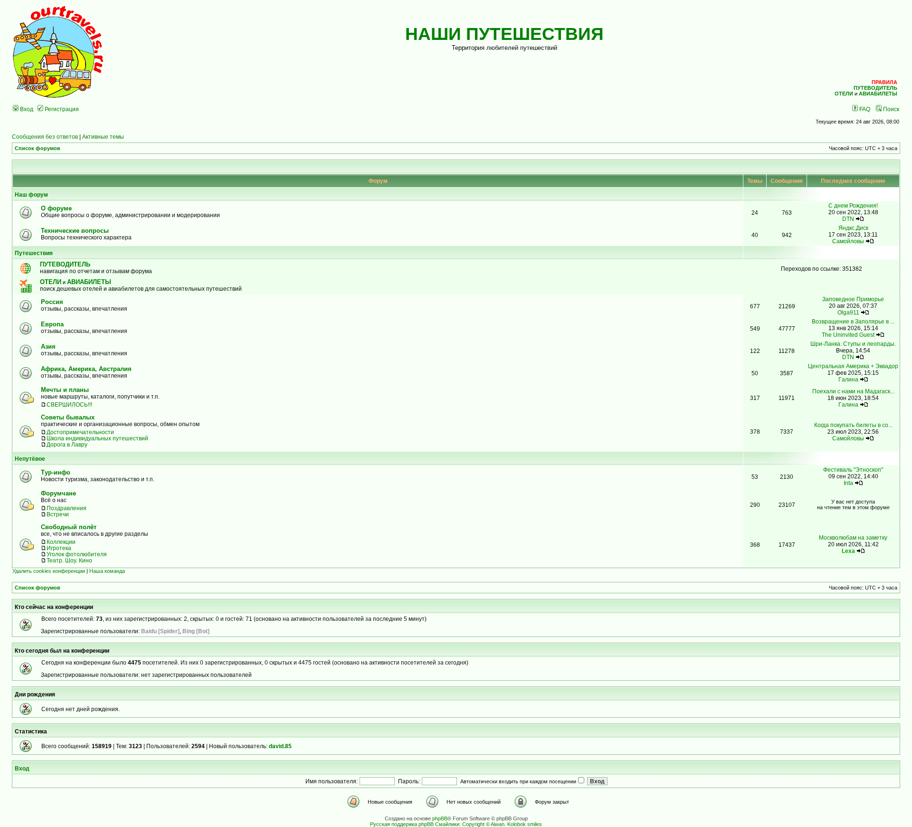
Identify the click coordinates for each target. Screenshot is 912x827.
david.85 (280, 746)
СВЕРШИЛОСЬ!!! (69, 404)
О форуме (56, 208)
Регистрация (61, 109)
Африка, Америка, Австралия (86, 368)
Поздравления (66, 508)
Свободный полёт (68, 527)
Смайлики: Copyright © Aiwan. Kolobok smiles (488, 824)
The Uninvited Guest (848, 335)
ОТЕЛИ (50, 281)
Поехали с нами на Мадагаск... (853, 391)
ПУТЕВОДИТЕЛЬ (65, 264)
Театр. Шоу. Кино (69, 560)
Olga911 (848, 312)
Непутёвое (30, 459)
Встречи (58, 514)
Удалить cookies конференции (48, 571)
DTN (848, 219)
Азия (48, 346)
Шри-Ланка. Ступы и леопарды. (853, 344)
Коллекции (61, 542)
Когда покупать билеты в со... (853, 425)
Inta (848, 483)
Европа (52, 324)
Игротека (59, 548)
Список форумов (37, 148)
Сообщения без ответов (45, 136)
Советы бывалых (68, 417)
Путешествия (34, 253)
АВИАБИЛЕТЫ (89, 281)
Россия (52, 301)
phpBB (439, 818)
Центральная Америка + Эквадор (853, 366)
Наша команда (107, 571)
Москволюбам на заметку (853, 537)
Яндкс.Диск (853, 228)
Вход (26, 109)
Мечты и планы (65, 389)
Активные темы (103, 136)
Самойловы (848, 241)
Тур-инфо (55, 472)
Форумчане (58, 493)
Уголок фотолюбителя (77, 554)
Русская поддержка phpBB (402, 824)
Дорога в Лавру (67, 444)
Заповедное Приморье (853, 299)
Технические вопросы (75, 230)
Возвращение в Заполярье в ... (853, 321)
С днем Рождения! (853, 205)
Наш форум (31, 194)
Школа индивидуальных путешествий (97, 438)
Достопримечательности (80, 432)
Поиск (890, 109)
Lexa (848, 551)
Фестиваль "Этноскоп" (853, 469)
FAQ (864, 109)
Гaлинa (848, 379)
